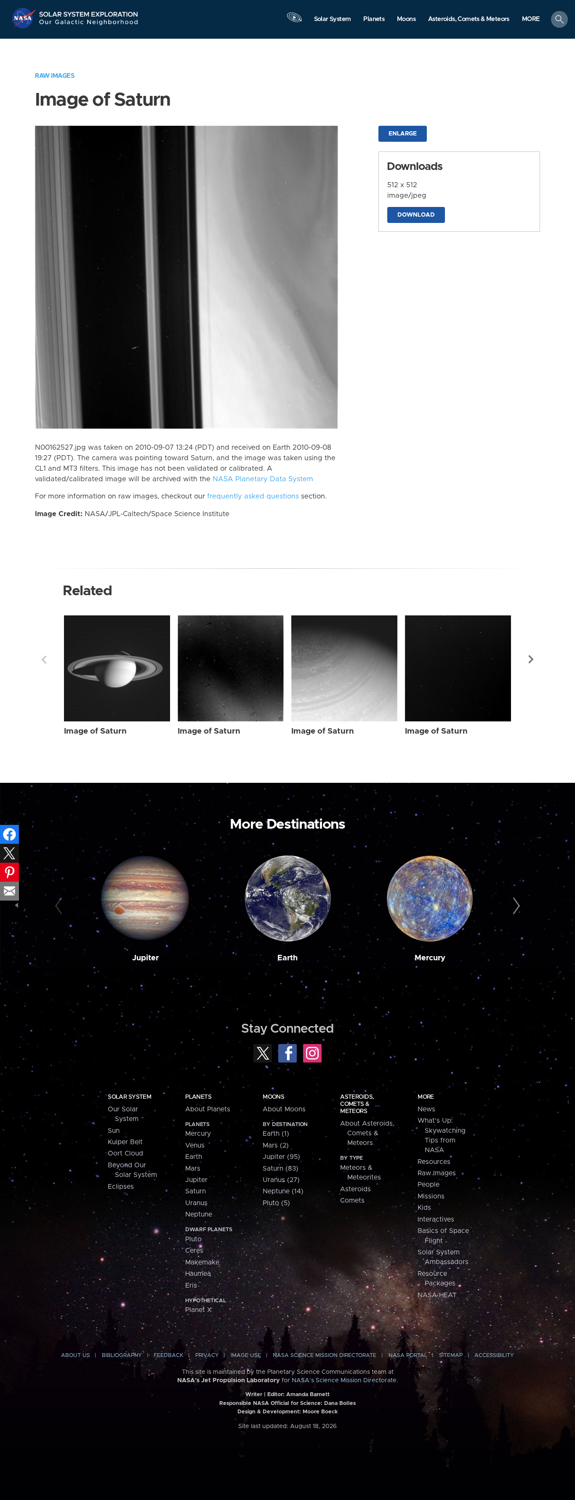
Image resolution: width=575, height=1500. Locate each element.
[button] (531, 19)
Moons (273, 1097)
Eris (191, 1285)
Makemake (202, 1262)
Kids (424, 1207)
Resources (434, 1161)
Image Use (246, 1355)
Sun (114, 1130)
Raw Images (55, 76)
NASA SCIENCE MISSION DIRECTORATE (324, 1355)
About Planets (207, 1109)
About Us (75, 1355)
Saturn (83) (280, 1168)
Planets (198, 1097)
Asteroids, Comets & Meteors (357, 1104)
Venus (195, 1145)
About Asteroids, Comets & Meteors (367, 1133)
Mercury (430, 958)
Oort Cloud (125, 1153)
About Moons (284, 1109)
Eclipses (121, 1186)
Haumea (198, 1273)
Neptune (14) (283, 1191)
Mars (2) (276, 1145)
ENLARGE (403, 134)
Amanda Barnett (308, 1394)
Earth (287, 958)
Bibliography (122, 1355)
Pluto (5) (276, 1203)
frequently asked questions (253, 496)
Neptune (198, 1214)
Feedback (168, 1355)
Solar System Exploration (89, 12)
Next (531, 659)
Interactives (436, 1219)
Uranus (196, 1203)
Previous (43, 659)
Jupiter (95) (281, 1156)
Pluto (193, 1239)
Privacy (207, 1355)
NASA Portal (408, 1355)
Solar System (129, 1097)
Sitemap (451, 1355)
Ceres (194, 1250)
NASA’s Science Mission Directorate (344, 1380)
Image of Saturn (95, 731)
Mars (192, 1168)
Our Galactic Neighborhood (89, 24)
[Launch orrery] (294, 21)
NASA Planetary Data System (263, 479)
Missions (431, 1196)
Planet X (198, 1310)
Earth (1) (276, 1133)
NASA (25, 18)
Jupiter (145, 958)
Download (416, 215)
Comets (352, 1200)
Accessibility (494, 1355)
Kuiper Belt (125, 1142)
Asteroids (355, 1189)
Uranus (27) (281, 1180)
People (428, 1184)
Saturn (195, 1191)
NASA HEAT (437, 1295)
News (426, 1109)
